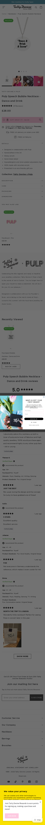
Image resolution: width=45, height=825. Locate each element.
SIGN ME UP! (33, 418)
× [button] (40, 802)
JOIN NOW (11, 816)
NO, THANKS (34, 422)
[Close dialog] (44, 397)
